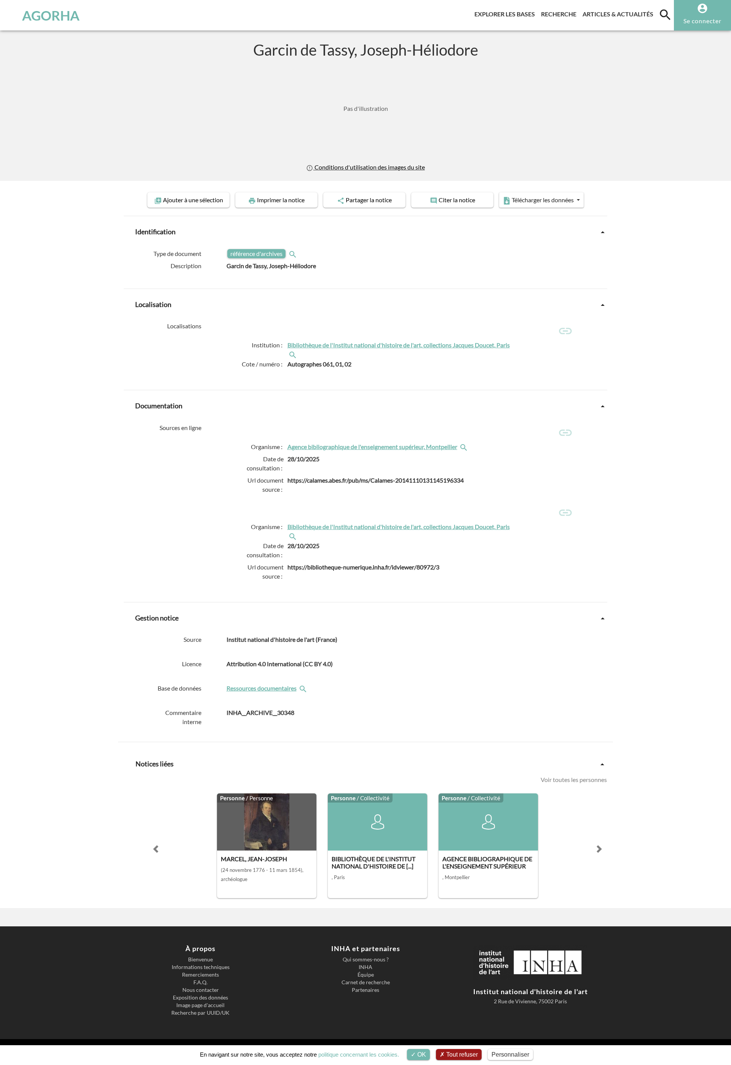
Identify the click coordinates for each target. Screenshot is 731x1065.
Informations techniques (201, 967)
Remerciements (200, 975)
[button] (155, 849)
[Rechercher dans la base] (304, 688)
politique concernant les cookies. (358, 1054)
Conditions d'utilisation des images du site (369, 167)
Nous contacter (200, 990)
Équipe (366, 975)
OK (421, 1054)
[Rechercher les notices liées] (293, 354)
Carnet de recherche (366, 982)
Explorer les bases (506, 14)
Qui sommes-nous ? (366, 959)
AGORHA (51, 15)
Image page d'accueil (200, 1005)
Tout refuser (461, 1054)
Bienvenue (200, 959)
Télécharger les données (543, 199)
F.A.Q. (200, 982)
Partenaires (365, 990)
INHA (365, 967)
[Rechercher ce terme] (293, 253)
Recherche (560, 14)
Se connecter (702, 20)
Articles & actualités (619, 14)
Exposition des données (200, 997)
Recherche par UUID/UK (200, 1013)
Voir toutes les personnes (574, 779)
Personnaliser (510, 1054)
